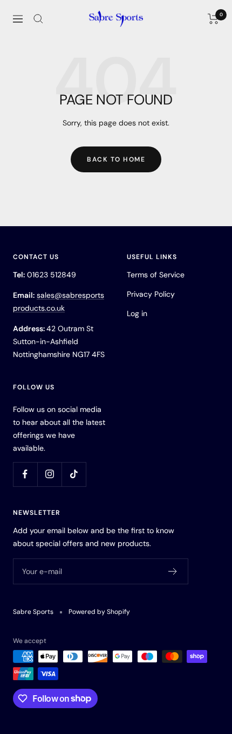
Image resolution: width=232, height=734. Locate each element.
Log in (137, 313)
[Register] (173, 571)
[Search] (38, 19)
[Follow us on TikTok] (74, 474)
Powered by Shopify (99, 611)
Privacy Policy (151, 294)
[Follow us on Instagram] (49, 474)
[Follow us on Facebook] (25, 474)
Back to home (116, 159)
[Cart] (213, 18)
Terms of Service (156, 274)
